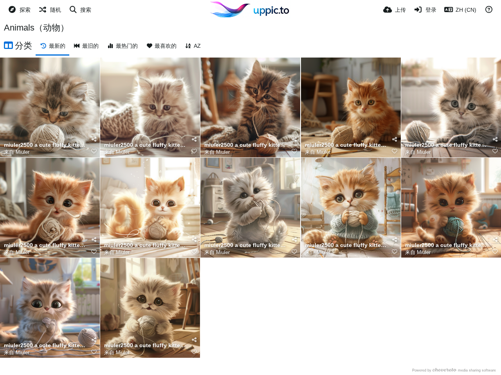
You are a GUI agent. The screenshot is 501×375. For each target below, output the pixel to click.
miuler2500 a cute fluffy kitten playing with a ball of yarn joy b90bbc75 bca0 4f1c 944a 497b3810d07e (45, 145)
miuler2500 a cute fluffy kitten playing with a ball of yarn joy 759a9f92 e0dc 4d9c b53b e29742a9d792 (145, 245)
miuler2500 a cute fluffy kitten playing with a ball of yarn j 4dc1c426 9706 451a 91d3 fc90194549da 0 (145, 145)
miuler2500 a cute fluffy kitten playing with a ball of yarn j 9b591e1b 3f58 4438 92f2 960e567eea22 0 (446, 245)
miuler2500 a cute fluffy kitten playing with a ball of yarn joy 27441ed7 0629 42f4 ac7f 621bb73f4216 (446, 145)
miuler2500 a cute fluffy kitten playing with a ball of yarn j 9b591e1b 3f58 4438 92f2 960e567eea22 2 (245, 245)
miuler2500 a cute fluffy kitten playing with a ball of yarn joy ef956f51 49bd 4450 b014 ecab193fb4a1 (346, 145)
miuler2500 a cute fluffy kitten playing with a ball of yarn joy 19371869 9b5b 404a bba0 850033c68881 (45, 245)
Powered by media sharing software (454, 370)
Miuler (22, 152)
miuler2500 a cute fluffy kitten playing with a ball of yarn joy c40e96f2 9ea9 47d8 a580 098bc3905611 (45, 345)
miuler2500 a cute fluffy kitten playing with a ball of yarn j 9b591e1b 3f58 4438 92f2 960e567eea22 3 (145, 345)
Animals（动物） (36, 27)
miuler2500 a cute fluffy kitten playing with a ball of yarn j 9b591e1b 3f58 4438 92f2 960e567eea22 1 (346, 245)
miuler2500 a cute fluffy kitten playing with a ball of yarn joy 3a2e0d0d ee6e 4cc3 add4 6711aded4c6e (245, 145)
